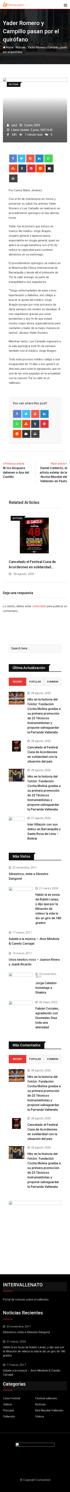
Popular (35, 681)
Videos (39, 1416)
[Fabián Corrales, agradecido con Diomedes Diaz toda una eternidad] (20, 1013)
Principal (8, 1410)
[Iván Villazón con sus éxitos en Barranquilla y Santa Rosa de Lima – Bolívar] (16, 823)
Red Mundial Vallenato (49, 1410)
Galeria (7, 1404)
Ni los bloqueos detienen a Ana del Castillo (16, 472)
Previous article (14, 463)
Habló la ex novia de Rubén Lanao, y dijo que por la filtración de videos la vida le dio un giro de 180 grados (48, 909)
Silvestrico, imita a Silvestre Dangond (26, 1332)
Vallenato (9, 1416)
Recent (17, 681)
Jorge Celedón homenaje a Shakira (46, 987)
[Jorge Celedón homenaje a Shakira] (20, 981)
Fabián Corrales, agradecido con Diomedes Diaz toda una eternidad (47, 1018)
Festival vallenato (46, 1398)
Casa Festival (11, 1398)
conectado (39, 606)
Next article (58, 463)
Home (9, 47)
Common (52, 681)
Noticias (20, 47)
